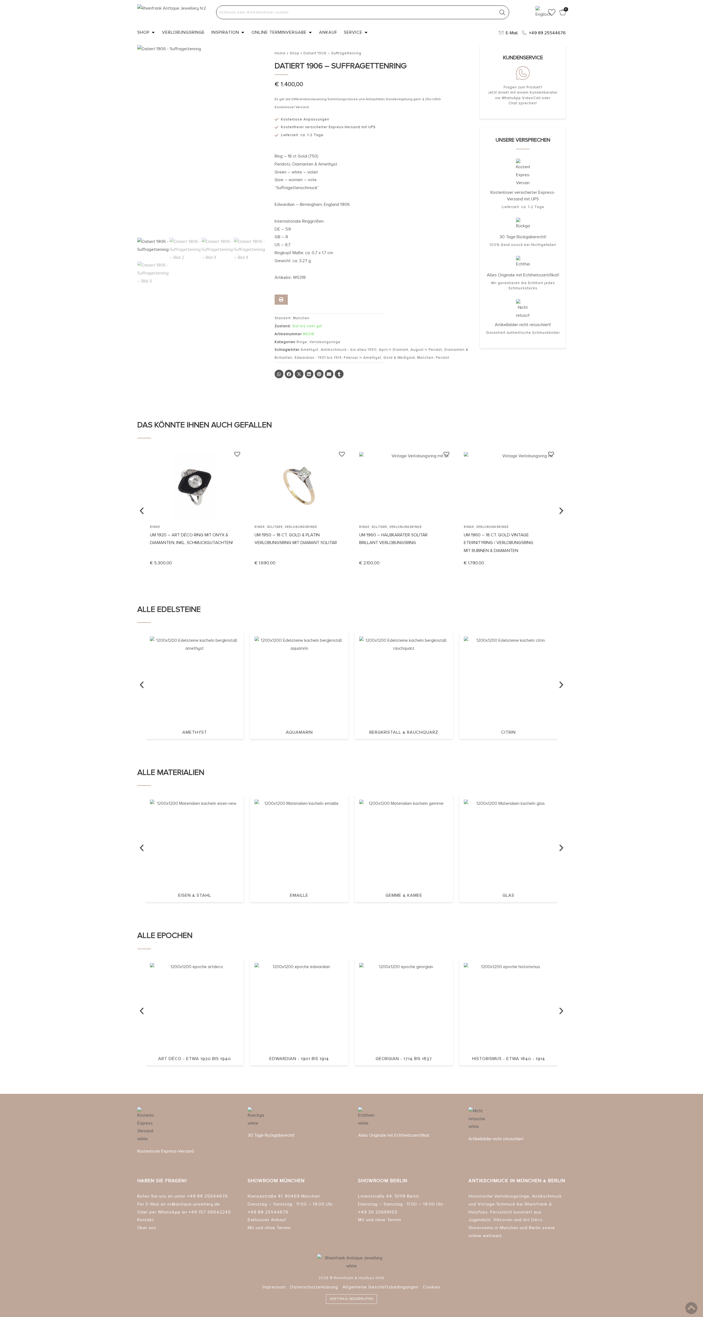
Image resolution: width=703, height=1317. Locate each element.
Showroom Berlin (382, 1181)
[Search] (502, 12)
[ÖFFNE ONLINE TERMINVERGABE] (310, 32)
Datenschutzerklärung (314, 1287)
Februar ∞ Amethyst (362, 357)
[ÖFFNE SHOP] (153, 32)
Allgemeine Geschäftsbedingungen (380, 1287)
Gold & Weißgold (399, 357)
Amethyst (310, 350)
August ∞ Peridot (426, 350)
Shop (294, 53)
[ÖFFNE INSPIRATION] (243, 32)
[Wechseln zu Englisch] (539, 12)
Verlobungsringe (325, 342)
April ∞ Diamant (393, 350)
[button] (279, 374)
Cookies (431, 1287)
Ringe (302, 342)
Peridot (442, 357)
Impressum (274, 1287)
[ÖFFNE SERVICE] (366, 32)
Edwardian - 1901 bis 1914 (318, 357)
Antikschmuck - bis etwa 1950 (349, 350)
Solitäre (170, 527)
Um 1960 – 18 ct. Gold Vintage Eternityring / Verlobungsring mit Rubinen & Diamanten (394, 543)
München (425, 357)
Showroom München (276, 1181)
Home (280, 53)
